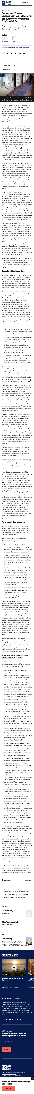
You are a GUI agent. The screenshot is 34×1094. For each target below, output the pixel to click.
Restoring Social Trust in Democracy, (12, 47)
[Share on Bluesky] (15, 53)
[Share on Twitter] (3, 53)
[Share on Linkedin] (11, 53)
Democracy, (26, 47)
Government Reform (7, 49)
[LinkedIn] (17, 1019)
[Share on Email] (19, 53)
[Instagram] (13, 1019)
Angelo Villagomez (14, 987)
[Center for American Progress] (4, 3)
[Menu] (31, 2)
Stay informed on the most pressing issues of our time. (14, 1033)
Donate (24, 3)
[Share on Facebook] (7, 53)
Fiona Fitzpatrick (5, 987)
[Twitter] (3, 1019)
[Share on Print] (24, 53)
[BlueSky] (20, 1019)
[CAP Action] (7, 1067)
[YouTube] (10, 1019)
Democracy (7, 938)
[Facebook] (6, 1019)
